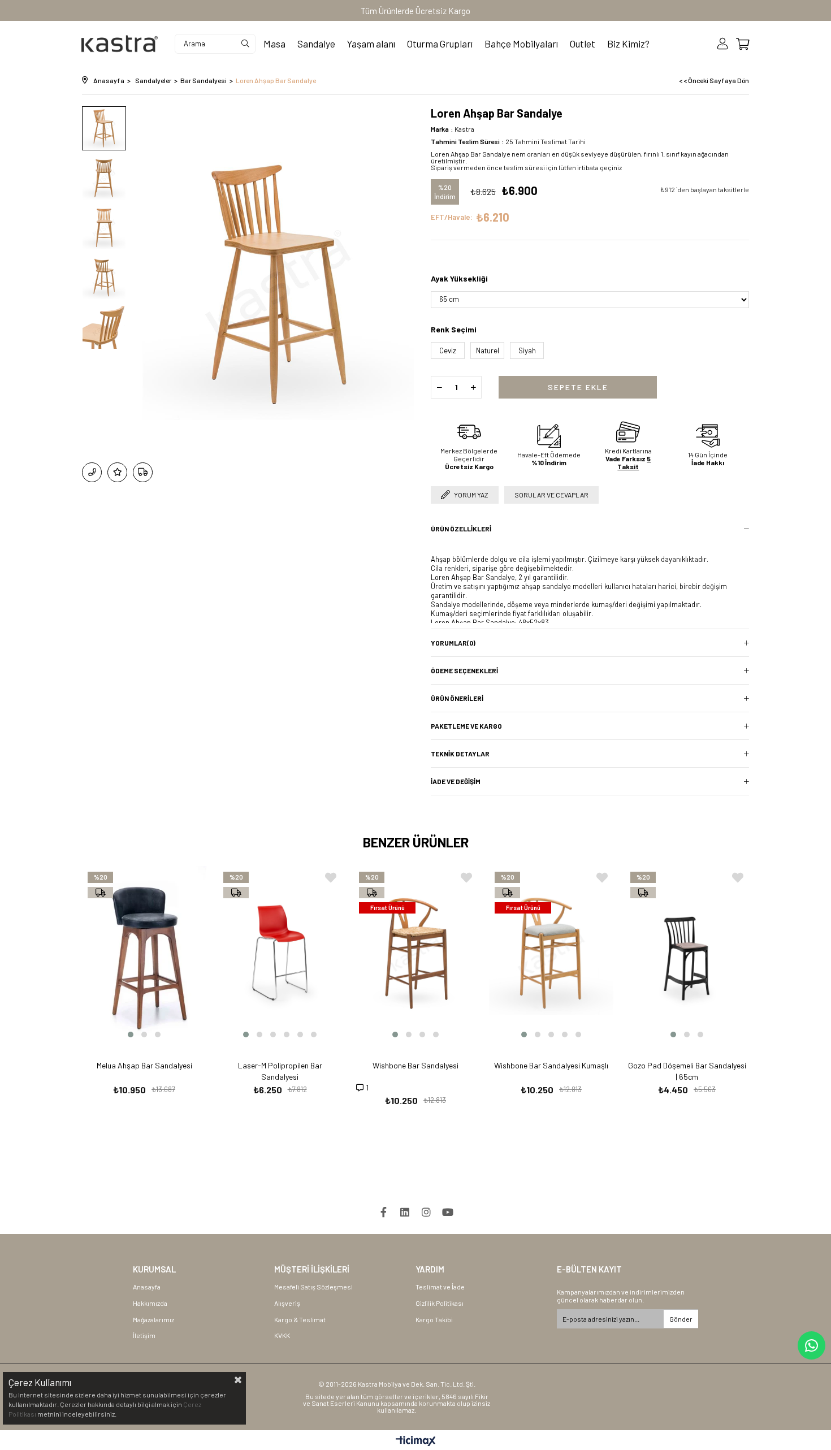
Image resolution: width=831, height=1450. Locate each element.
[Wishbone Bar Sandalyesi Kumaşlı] (551, 953)
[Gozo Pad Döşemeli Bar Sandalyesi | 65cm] (687, 953)
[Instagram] (426, 1212)
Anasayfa (147, 1287)
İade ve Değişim (456, 781)
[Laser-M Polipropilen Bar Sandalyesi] (280, 953)
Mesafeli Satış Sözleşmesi (313, 1287)
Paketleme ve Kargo (466, 726)
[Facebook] (383, 1212)
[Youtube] (447, 1212)
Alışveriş (287, 1303)
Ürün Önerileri (457, 698)
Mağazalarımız (153, 1319)
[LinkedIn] (405, 1212)
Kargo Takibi (434, 1319)
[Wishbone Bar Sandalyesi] (415, 953)
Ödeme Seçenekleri (464, 670)
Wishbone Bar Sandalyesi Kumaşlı (551, 1065)
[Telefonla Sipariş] (92, 472)
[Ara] (245, 43)
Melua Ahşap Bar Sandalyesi (144, 1065)
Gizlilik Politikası (440, 1303)
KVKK (282, 1335)
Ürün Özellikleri (461, 529)
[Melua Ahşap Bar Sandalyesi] (144, 953)
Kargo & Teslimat (300, 1319)
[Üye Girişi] (722, 44)
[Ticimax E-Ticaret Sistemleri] (416, 1441)
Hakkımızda (150, 1303)
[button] (130, 1034)
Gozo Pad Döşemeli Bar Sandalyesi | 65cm (687, 1071)
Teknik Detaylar (460, 754)
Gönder (680, 1319)
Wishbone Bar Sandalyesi (415, 1065)
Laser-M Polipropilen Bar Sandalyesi (280, 1071)
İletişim (144, 1335)
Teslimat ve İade (440, 1287)
